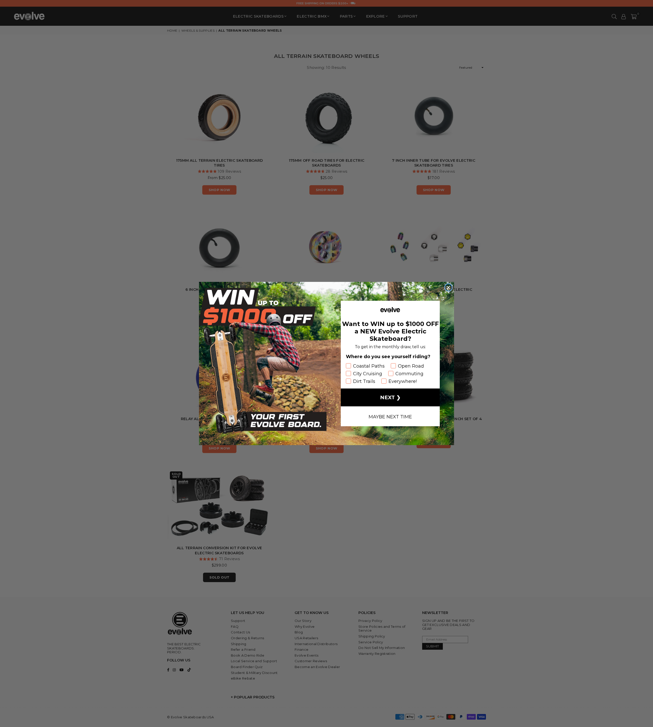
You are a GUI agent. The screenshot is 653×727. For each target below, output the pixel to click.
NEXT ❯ (390, 397)
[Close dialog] (448, 287)
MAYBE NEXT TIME (390, 416)
